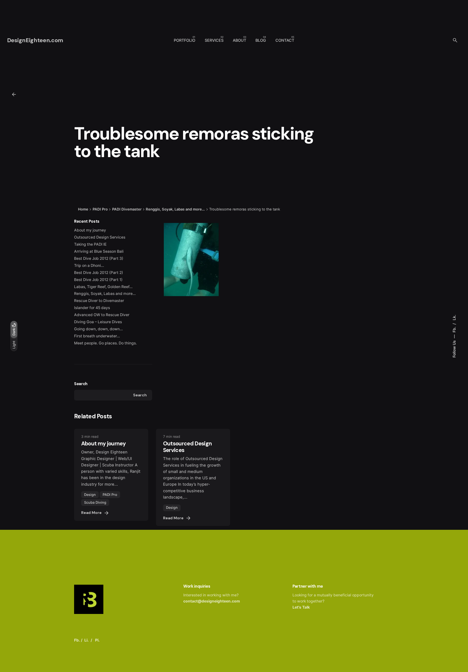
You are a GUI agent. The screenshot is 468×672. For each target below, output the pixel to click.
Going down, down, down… (98, 329)
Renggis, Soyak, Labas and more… (105, 293)
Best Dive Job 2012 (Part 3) (98, 258)
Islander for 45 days (92, 307)
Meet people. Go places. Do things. (105, 343)
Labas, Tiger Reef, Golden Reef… (103, 286)
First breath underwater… (97, 336)
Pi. (97, 640)
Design (90, 494)
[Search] (455, 40)
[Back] (14, 94)
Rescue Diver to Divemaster (99, 300)
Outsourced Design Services (99, 237)
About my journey (90, 230)
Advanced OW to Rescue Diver (101, 314)
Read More (91, 512)
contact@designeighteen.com (211, 601)
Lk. (454, 317)
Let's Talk (301, 607)
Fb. (454, 329)
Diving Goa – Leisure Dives (98, 322)
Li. (86, 640)
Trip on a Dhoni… (89, 265)
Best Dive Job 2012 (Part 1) (98, 279)
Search (81, 383)
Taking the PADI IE (90, 244)
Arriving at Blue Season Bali (99, 251)
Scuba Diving (95, 502)
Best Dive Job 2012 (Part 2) (98, 272)
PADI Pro (110, 494)
